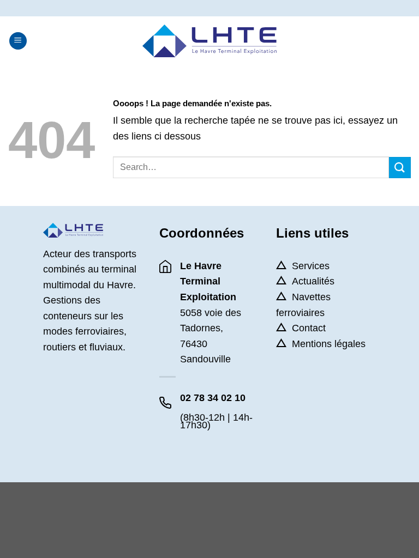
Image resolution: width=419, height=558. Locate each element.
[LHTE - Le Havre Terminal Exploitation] (209, 40)
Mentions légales (329, 343)
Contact (309, 328)
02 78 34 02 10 (213, 397)
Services (311, 265)
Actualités (313, 281)
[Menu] (18, 41)
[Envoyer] (400, 167)
